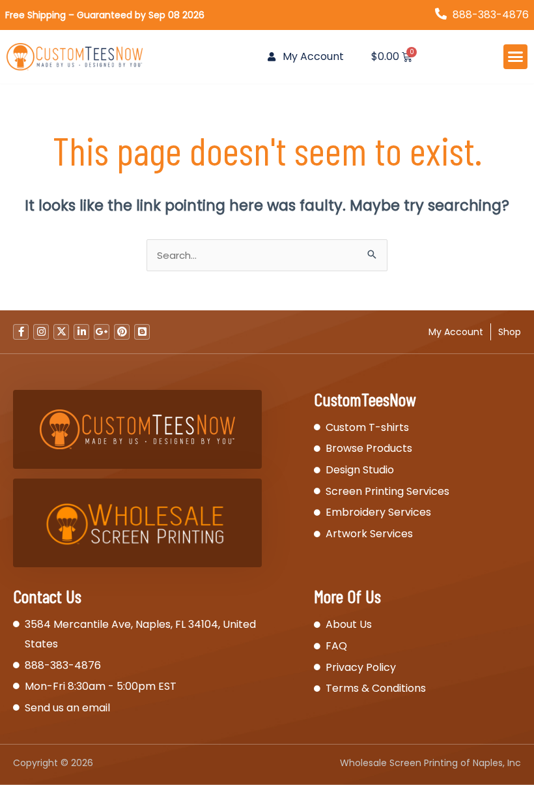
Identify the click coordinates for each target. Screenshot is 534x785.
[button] (515, 56)
